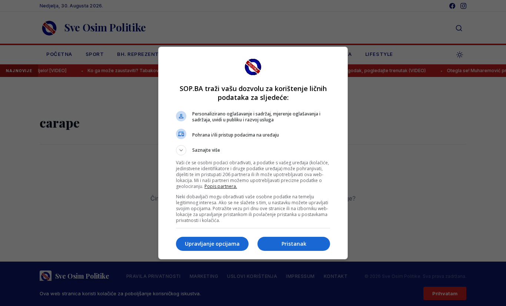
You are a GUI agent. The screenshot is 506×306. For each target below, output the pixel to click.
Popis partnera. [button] (220, 186)
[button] (253, 150)
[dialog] (253, 153)
